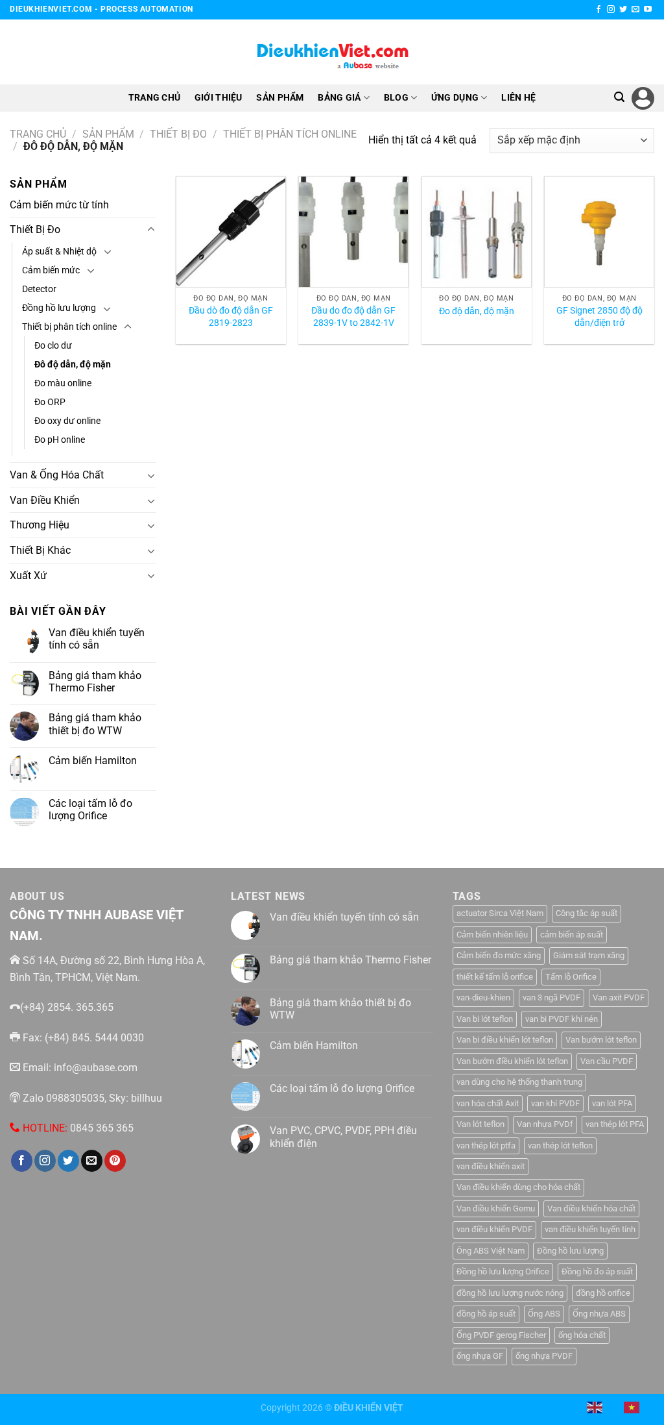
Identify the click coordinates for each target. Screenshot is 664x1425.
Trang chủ (38, 134)
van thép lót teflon (560, 1145)
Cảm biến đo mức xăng (498, 955)
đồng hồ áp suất (486, 1314)
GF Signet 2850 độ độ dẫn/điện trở (599, 316)
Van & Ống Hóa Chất (57, 475)
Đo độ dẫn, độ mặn (476, 311)
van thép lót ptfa (486, 1145)
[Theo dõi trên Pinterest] (115, 1161)
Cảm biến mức (51, 270)
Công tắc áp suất (586, 913)
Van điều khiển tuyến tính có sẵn (97, 638)
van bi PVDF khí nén (561, 1019)
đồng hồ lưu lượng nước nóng (509, 1293)
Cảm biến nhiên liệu (492, 934)
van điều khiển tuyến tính (590, 1229)
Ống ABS (544, 1314)
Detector (39, 289)
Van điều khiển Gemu (495, 1208)
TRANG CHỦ (154, 97)
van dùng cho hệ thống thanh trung (519, 1082)
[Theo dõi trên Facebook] (598, 9)
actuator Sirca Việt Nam (499, 913)
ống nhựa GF (479, 1356)
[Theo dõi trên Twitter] (623, 9)
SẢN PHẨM (279, 97)
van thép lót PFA (615, 1124)
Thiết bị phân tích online (290, 134)
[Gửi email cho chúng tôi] (635, 9)
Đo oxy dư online (67, 421)
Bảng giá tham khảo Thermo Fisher (95, 681)
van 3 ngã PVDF (551, 997)
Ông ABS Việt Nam (490, 1251)
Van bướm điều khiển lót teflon (512, 1061)
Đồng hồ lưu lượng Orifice (502, 1271)
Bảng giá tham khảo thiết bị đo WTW (95, 724)
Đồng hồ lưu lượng (59, 308)
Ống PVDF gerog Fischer (501, 1335)
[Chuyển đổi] (151, 230)
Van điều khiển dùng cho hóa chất (518, 1187)
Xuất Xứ (28, 575)
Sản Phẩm (108, 134)
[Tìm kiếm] (619, 97)
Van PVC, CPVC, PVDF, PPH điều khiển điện (343, 1136)
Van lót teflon (480, 1124)
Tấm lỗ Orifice (571, 977)
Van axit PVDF (619, 997)
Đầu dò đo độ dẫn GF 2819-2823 (231, 316)
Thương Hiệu (39, 525)
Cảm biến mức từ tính (59, 205)
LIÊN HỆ (518, 97)
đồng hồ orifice (603, 1293)
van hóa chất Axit (487, 1103)
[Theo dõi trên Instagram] (611, 9)
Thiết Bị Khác (40, 550)
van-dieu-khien (483, 997)
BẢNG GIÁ (339, 97)
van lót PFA (612, 1103)
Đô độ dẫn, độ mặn (72, 364)
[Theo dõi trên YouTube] (648, 9)
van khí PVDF (555, 1103)
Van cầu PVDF (606, 1061)
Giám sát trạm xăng (588, 955)
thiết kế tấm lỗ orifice (494, 977)
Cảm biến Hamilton (93, 760)
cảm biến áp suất (571, 934)
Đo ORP (49, 402)
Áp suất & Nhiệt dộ (59, 251)
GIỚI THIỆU (219, 97)
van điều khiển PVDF (494, 1229)
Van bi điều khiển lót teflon (504, 1040)
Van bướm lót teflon (601, 1040)
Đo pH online (59, 439)
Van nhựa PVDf (545, 1124)
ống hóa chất (582, 1335)
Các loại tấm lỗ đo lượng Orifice (90, 809)
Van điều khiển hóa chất (591, 1208)
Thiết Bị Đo (178, 134)
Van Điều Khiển (45, 500)
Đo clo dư (53, 345)
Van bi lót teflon (484, 1019)
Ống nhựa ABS (599, 1314)
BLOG (396, 97)
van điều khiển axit (490, 1166)
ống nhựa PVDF (544, 1356)
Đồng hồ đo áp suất (597, 1271)
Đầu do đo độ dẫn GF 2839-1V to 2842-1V (353, 316)
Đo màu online (62, 383)
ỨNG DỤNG (455, 97)
